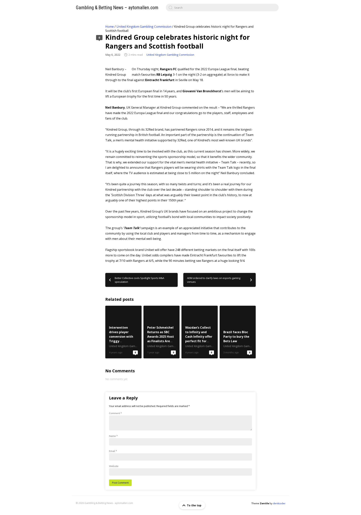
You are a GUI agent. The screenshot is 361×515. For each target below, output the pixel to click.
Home (109, 26)
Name (113, 436)
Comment (115, 413)
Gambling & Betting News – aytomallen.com (117, 7)
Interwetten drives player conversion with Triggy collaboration (123, 332)
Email (113, 451)
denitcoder (279, 503)
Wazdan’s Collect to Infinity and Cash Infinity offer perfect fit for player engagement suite (199, 332)
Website (113, 466)
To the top (194, 505)
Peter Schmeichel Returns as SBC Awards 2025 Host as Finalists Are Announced (161, 332)
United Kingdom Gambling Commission (143, 26)
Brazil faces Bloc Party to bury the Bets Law (238, 332)
